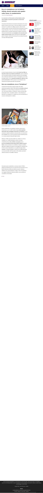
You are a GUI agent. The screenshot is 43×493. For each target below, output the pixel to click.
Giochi (3, 5)
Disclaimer (27, 491)
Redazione (19, 491)
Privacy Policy (23, 491)
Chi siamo (15, 491)
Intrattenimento (19, 5)
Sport (7, 5)
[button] (41, 5)
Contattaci (27, 486)
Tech (12, 5)
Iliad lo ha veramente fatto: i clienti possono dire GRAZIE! (37, 42)
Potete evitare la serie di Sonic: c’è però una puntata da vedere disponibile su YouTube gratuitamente (37, 30)
